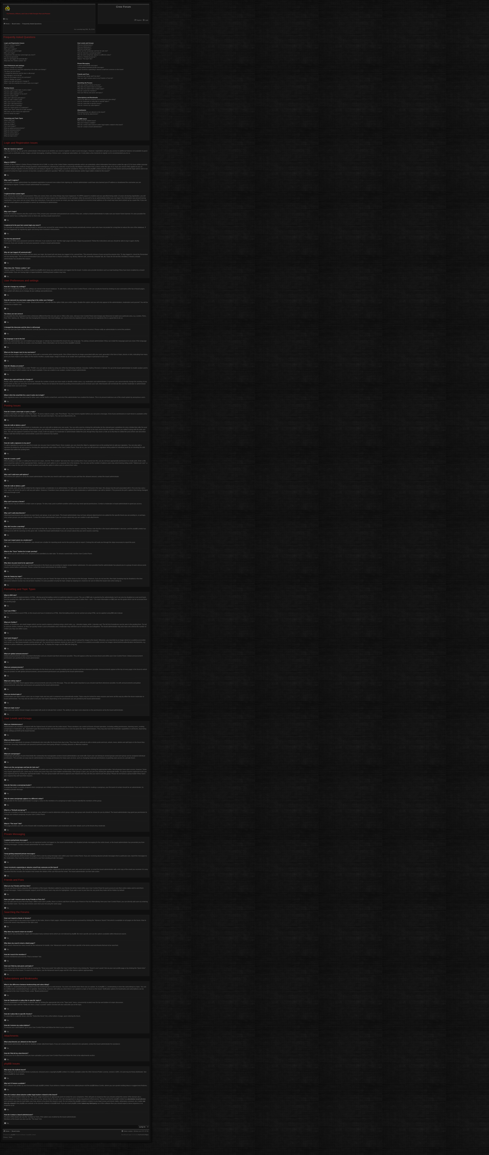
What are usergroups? (84, 49)
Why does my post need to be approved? (17, 111)
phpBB (71, 343)
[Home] (7, 8)
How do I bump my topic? (12, 113)
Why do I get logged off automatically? (15, 59)
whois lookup (8, 1099)
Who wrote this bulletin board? (86, 120)
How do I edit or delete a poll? (13, 99)
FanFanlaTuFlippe (143, 1134)
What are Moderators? (84, 47)
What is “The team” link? (84, 59)
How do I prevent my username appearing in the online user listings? (25, 69)
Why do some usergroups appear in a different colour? (94, 55)
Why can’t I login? (9, 53)
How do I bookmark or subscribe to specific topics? (93, 101)
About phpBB (8, 1074)
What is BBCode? (9, 120)
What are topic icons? (10, 136)
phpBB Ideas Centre (97, 1085)
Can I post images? (10, 126)
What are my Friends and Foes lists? (88, 76)
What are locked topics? (11, 134)
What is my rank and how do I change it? (16, 81)
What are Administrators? (85, 45)
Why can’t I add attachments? (13, 103)
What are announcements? (12, 130)
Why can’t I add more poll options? (14, 98)
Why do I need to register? (12, 45)
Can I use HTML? (9, 122)
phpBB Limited (62, 1072)
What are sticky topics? (11, 132)
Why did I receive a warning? (13, 105)
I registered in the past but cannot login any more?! (19, 55)
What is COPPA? (9, 47)
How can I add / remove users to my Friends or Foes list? (95, 78)
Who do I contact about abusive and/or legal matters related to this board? (100, 124)
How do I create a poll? (11, 95)
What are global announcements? (14, 128)
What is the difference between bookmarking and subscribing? (96, 99)
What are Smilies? (9, 124)
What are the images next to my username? (17, 77)
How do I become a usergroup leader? (89, 53)
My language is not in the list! (13, 75)
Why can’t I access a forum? (13, 101)
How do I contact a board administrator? (89, 126)
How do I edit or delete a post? (13, 92)
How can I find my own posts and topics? (90, 92)
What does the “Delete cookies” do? (15, 60)
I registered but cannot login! (13, 51)
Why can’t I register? (10, 49)
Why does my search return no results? (89, 87)
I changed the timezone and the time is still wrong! (19, 73)
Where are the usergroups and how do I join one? (92, 51)
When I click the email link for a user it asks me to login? (21, 83)
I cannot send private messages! (87, 65)
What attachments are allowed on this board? (91, 112)
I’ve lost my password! (11, 57)
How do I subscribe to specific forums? (89, 103)
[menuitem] (145, 20)
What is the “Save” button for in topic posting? (18, 109)
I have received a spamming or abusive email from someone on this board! (100, 69)
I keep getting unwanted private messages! (90, 67)
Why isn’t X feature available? (86, 123)
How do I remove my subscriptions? (88, 105)
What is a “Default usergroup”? (86, 57)
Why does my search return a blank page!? (90, 88)
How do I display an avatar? (12, 79)
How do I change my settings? (13, 67)
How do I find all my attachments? (87, 114)
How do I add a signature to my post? (15, 94)
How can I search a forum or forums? (89, 85)
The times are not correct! (12, 71)
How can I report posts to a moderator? (16, 107)
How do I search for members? (87, 91)
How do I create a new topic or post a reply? (17, 90)
